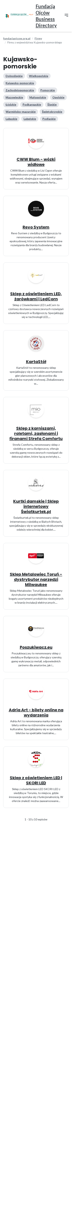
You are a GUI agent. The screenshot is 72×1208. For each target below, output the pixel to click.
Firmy (38, 38)
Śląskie (52, 104)
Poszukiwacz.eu (36, 647)
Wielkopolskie (38, 76)
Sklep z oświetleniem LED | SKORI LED (36, 780)
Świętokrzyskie (52, 111)
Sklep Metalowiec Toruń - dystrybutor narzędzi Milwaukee (36, 579)
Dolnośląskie (14, 76)
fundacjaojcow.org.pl (16, 38)
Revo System (36, 227)
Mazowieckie (14, 97)
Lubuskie (11, 118)
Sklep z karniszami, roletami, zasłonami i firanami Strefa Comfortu (36, 433)
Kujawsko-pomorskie (20, 83)
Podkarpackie (32, 104)
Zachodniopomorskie (20, 90)
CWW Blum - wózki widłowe (36, 162)
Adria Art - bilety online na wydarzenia (36, 712)
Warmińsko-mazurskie (21, 111)
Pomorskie (47, 90)
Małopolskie (37, 97)
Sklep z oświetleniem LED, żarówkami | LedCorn (36, 296)
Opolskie (58, 97)
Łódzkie (11, 104)
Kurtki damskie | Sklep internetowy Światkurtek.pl (36, 506)
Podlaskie (49, 118)
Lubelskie (30, 118)
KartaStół (36, 361)
